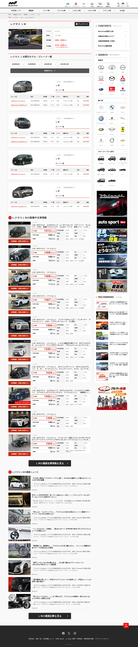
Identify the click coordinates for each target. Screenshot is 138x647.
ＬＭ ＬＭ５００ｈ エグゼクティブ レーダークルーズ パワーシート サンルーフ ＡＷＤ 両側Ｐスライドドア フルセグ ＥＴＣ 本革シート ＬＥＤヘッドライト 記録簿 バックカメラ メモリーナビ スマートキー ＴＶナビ (61, 226)
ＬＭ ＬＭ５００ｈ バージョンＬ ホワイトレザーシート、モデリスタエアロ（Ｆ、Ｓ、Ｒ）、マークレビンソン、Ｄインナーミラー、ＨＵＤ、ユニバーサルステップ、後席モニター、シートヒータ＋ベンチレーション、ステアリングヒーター (61, 368)
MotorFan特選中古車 (106, 31)
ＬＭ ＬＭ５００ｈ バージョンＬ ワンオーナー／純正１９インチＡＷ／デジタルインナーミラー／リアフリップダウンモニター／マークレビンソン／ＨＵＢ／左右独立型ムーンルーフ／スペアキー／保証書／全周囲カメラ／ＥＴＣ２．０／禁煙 (61, 439)
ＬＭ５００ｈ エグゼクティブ (19, 105)
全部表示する (48, 70)
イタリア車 (92, 10)
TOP (9, 14)
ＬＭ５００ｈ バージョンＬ (18, 101)
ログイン (123, 6)
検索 (118, 6)
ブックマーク (83, 24)
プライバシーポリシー (102, 639)
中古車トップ (16, 10)
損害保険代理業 (89, 639)
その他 (122, 10)
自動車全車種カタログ (106, 36)
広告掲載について (48, 639)
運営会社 (31, 639)
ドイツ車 (46, 10)
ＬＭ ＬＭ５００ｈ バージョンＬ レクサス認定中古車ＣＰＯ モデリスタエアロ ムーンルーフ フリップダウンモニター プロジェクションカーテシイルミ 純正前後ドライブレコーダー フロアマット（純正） (61, 344)
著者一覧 (38, 639)
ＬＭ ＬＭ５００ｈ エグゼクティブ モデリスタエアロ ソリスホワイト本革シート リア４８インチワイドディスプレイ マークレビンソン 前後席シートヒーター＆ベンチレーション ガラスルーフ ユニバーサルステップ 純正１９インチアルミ (61, 391)
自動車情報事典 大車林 (106, 41)
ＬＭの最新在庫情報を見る (50, 463)
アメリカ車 (61, 10)
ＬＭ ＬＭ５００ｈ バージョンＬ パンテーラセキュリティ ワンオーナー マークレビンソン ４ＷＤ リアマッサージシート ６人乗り (61, 320)
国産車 (31, 10)
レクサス (32, 14)
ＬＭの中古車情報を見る (61, 47)
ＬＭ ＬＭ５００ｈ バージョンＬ (44, 248)
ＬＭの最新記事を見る (50, 616)
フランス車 (107, 10)
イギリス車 (77, 10)
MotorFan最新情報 (105, 46)
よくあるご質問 (70, 639)
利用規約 (79, 639)
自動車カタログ (17, 14)
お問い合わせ (60, 639)
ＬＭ (21, 17)
